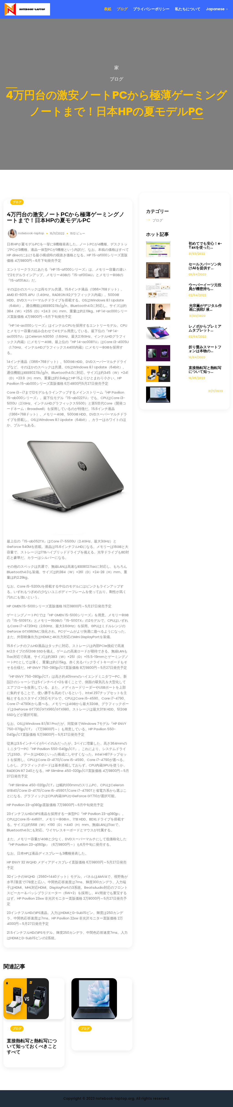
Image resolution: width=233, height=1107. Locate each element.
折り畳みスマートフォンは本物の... (205, 349)
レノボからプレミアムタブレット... (205, 328)
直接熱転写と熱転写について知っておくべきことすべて (32, 1046)
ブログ (122, 9)
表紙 (107, 9)
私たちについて (187, 9)
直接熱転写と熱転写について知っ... (205, 370)
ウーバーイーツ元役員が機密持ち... (205, 287)
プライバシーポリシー (151, 9)
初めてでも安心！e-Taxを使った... (205, 245)
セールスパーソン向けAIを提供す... (205, 266)
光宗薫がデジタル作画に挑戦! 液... (205, 307)
